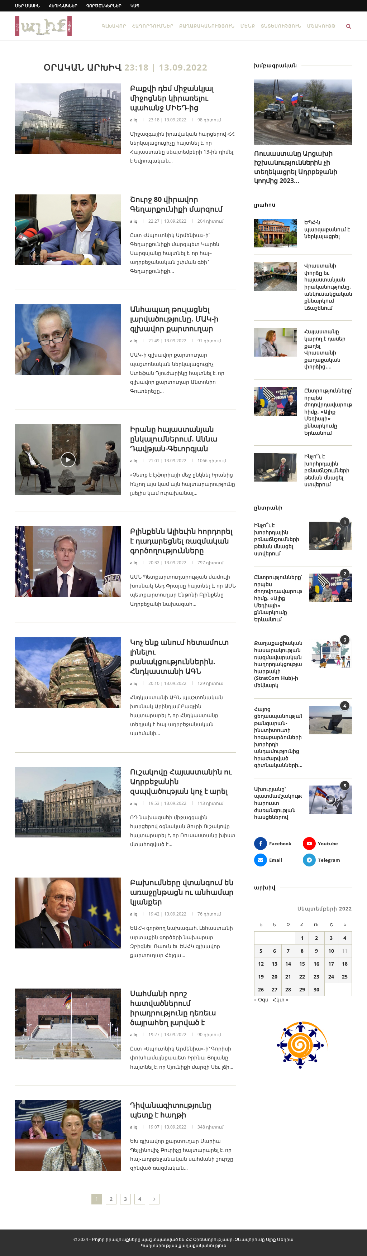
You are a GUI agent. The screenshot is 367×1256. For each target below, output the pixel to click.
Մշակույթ (321, 26)
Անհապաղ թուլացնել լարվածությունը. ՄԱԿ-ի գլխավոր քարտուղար (174, 318)
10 (331, 950)
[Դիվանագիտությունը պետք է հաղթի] (68, 1135)
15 (302, 963)
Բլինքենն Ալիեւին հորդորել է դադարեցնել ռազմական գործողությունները (181, 540)
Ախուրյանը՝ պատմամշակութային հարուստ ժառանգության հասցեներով (278, 803)
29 (302, 989)
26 (261, 989)
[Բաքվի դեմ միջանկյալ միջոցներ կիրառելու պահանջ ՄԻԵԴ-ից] (68, 118)
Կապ (134, 5)
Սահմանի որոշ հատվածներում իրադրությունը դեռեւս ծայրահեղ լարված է (173, 1008)
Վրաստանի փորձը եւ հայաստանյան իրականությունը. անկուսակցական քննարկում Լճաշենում (328, 286)
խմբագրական (275, 65)
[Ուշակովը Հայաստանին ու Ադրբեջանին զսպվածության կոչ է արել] (68, 802)
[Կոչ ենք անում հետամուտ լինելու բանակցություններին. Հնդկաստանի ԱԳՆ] (68, 672)
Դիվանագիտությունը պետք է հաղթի (170, 1110)
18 (345, 963)
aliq (133, 120)
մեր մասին (27, 5)
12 (261, 963)
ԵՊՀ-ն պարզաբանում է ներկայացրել (327, 229)
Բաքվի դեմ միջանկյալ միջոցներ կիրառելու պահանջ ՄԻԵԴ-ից (172, 97)
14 (288, 963)
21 (288, 976)
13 (274, 963)
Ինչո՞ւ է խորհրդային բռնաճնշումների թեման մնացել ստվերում (326, 470)
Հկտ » (281, 999)
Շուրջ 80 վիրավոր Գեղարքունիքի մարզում (176, 204)
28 (288, 989)
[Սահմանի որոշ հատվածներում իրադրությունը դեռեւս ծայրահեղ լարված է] (68, 1024)
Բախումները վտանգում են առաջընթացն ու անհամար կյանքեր (182, 892)
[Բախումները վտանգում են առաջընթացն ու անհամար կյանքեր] (68, 913)
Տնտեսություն (281, 26)
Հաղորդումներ (152, 26)
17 (331, 963)
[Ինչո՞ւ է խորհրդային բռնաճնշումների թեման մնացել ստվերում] (275, 467)
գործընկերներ (103, 5)
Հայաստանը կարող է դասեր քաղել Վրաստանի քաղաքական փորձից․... (324, 349)
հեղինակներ (63, 5)
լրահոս (265, 204)
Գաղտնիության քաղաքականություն (184, 1245)
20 (274, 976)
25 (345, 976)
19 (261, 976)
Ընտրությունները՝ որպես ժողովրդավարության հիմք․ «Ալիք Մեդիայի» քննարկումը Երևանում (328, 411)
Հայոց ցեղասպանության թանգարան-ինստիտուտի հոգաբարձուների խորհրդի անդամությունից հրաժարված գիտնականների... (278, 737)
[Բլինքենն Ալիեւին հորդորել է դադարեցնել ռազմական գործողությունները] (68, 561)
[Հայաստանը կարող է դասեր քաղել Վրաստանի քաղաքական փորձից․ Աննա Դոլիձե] (275, 342)
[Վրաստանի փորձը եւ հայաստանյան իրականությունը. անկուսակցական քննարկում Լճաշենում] (275, 276)
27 (274, 989)
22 (302, 976)
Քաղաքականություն (207, 26)
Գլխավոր (114, 26)
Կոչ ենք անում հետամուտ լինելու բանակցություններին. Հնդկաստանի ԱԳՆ (179, 656)
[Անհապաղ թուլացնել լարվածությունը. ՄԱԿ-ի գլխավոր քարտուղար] (68, 339)
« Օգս (261, 999)
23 (316, 976)
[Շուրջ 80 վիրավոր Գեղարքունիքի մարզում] (68, 229)
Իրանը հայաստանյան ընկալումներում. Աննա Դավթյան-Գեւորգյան (173, 438)
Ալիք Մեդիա (280, 1239)
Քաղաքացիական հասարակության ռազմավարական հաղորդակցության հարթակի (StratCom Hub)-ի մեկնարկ (278, 664)
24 (331, 976)
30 (316, 989)
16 (316, 963)
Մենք (247, 26)
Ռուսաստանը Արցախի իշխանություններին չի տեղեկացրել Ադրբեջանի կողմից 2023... (295, 167)
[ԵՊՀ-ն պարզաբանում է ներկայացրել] (275, 233)
